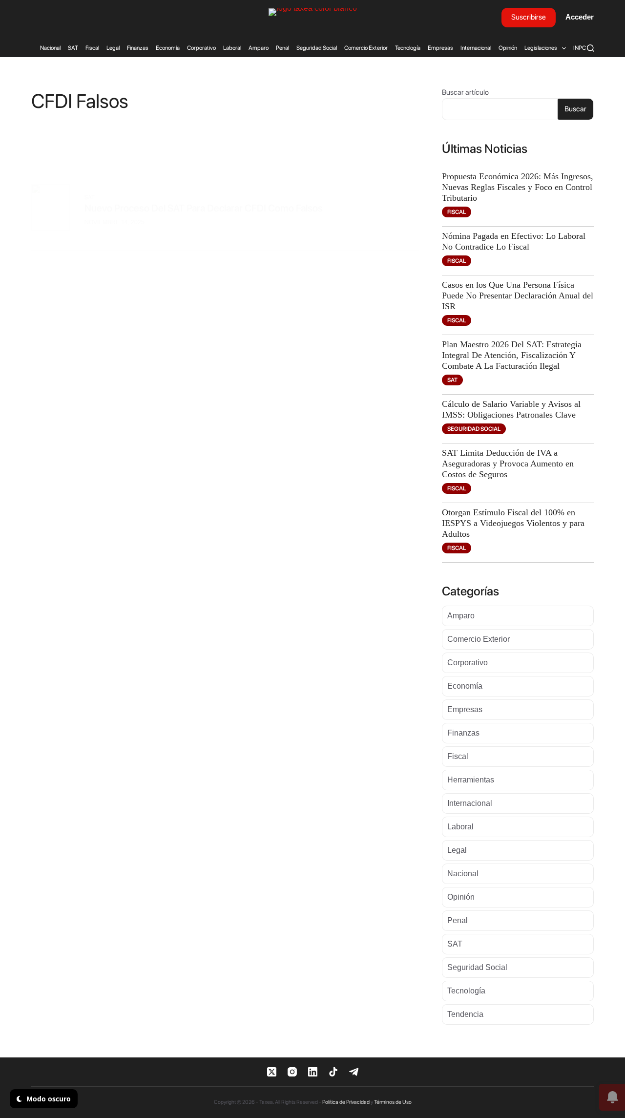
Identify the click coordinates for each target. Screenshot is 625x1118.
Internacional (475, 47)
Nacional (50, 47)
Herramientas (470, 780)
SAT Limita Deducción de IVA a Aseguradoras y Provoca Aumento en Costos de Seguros (508, 463)
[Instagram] (292, 1071)
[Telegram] (353, 1071)
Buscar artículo (465, 92)
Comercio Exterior (366, 47)
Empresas (440, 47)
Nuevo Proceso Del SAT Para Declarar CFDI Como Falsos (203, 208)
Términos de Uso (393, 1102)
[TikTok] (333, 1071)
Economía (168, 47)
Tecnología (407, 47)
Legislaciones (540, 47)
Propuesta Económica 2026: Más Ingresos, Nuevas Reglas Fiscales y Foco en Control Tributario (517, 187)
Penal (282, 47)
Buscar (575, 109)
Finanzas (137, 47)
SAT (73, 47)
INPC (579, 47)
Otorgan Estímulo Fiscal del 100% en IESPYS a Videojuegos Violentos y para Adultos (513, 523)
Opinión (508, 47)
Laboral (232, 47)
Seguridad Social (316, 47)
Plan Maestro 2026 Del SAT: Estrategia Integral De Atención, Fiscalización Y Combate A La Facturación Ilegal (512, 355)
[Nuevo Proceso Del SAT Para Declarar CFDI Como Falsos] (50, 209)
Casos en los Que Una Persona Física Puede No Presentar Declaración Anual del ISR (517, 295)
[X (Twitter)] (271, 1071)
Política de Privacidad (346, 1102)
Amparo (259, 47)
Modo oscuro (47, 1098)
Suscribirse (528, 17)
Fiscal (92, 47)
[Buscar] (590, 48)
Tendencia (465, 1014)
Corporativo (201, 47)
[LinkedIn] (312, 1071)
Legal (113, 47)
